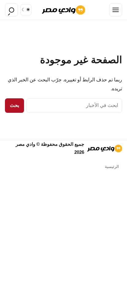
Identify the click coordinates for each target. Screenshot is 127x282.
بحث (14, 105)
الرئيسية (112, 166)
